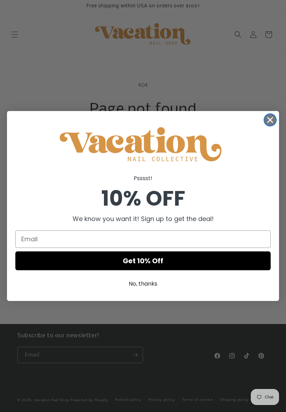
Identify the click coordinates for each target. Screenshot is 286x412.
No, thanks (143, 284)
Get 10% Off (143, 261)
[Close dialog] (270, 120)
